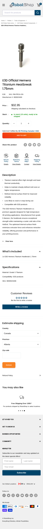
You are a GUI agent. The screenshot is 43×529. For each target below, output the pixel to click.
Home (3, 20)
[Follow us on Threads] (36, 495)
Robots (9, 20)
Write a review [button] (21, 307)
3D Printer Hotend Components (26, 23)
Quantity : (6, 123)
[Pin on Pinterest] (30, 144)
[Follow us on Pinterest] (17, 495)
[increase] (28, 123)
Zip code (5, 350)
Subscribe (21, 473)
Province (5, 339)
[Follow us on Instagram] (13, 495)
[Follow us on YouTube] (22, 495)
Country (5, 328)
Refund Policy (7, 375)
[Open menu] (3, 5)
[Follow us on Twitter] (8, 495)
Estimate (9, 365)
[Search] (38, 12)
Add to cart (21, 135)
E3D (3, 94)
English (30, 484)
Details (6, 164)
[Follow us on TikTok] (26, 495)
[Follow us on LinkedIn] (31, 495)
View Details (16, 164)
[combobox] (18, 12)
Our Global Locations (9, 484)
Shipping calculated (18, 109)
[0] (38, 5)
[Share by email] (39, 144)
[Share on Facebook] (25, 144)
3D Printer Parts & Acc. (8, 23)
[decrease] (13, 123)
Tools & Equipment (19, 20)
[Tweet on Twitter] (34, 144)
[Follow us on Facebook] (4, 495)
